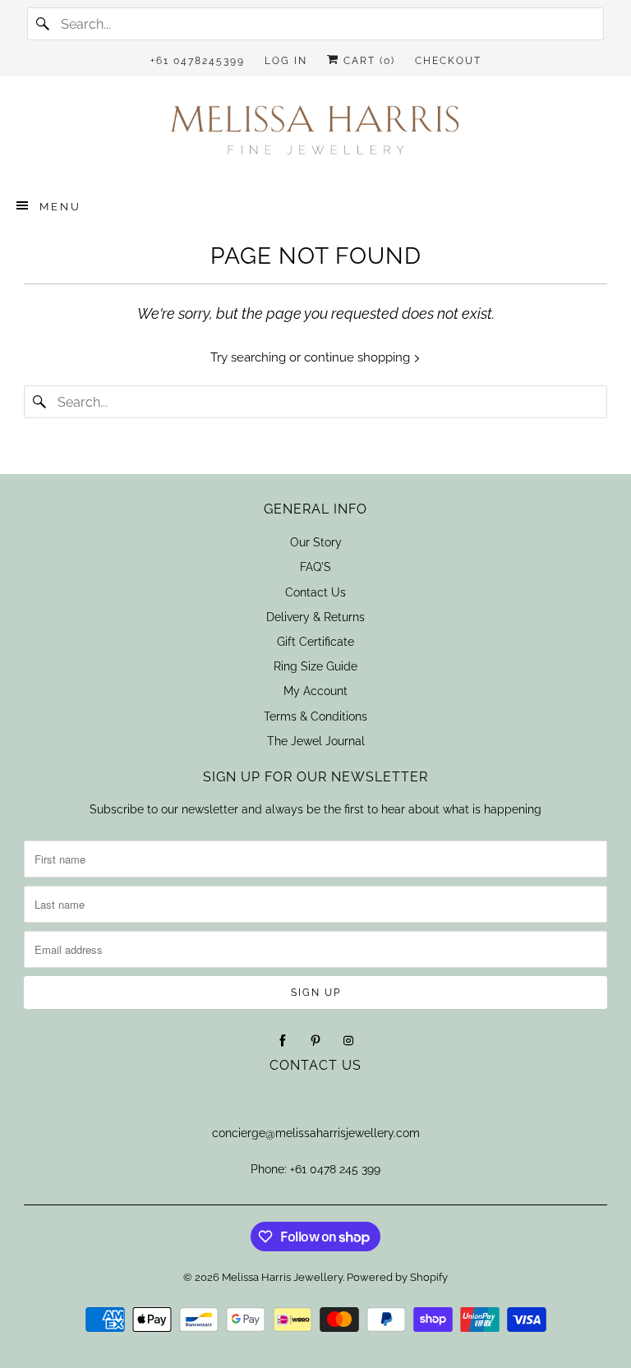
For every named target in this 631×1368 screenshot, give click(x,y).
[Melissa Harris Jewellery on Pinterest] (315, 1041)
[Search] (43, 23)
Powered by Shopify (397, 1277)
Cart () (367, 61)
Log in (286, 61)
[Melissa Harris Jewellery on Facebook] (282, 1041)
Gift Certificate (315, 641)
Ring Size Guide (315, 666)
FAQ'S (315, 566)
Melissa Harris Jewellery (282, 1277)
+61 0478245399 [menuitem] (197, 61)
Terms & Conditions (315, 716)
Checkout (448, 61)
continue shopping (358, 357)
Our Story (316, 542)
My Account (315, 691)
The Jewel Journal (316, 741)
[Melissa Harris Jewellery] (315, 135)
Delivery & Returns (315, 617)
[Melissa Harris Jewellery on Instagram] (348, 1041)
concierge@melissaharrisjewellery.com (316, 1133)
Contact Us (315, 592)
